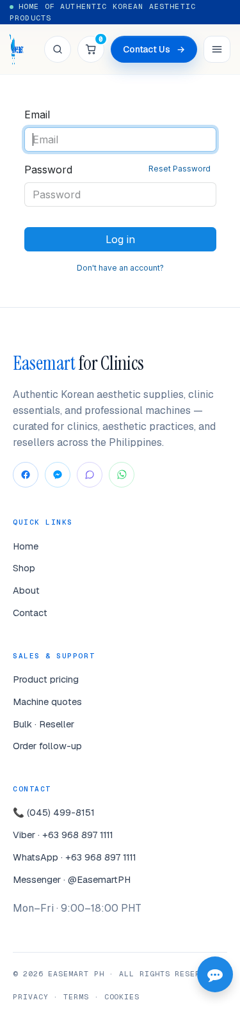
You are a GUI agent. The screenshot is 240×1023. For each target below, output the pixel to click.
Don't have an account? (120, 268)
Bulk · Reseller (43, 724)
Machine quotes (47, 701)
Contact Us (154, 49)
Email (37, 114)
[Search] (57, 49)
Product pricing (46, 679)
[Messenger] (57, 475)
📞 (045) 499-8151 (54, 812)
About (26, 590)
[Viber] (89, 475)
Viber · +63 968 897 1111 (63, 835)
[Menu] (217, 49)
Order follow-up (47, 746)
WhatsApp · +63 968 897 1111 (74, 857)
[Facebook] (25, 475)
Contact (30, 613)
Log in (120, 239)
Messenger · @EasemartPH (72, 879)
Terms (76, 996)
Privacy (30, 996)
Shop (24, 568)
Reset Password (179, 168)
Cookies (122, 996)
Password (117, 169)
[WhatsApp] (121, 475)
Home (25, 546)
